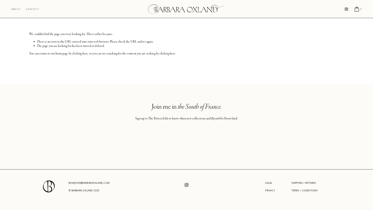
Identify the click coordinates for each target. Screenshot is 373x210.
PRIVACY (270, 190)
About (16, 9)
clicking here (80, 53)
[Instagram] (346, 9)
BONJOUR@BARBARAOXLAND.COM (89, 183)
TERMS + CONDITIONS (304, 190)
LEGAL (268, 183)
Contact (32, 9)
